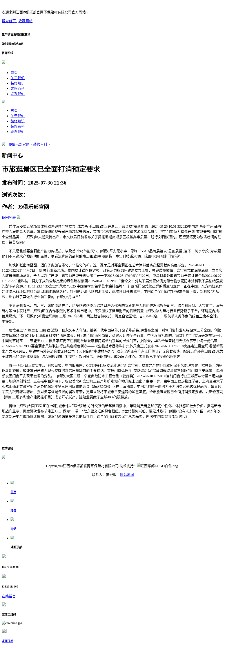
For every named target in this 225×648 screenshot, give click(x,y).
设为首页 (9, 21)
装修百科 (18, 88)
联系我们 (18, 94)
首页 (14, 73)
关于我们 (18, 78)
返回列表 (9, 218)
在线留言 (9, 596)
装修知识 (18, 83)
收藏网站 (25, 21)
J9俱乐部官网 (19, 144)
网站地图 (127, 475)
